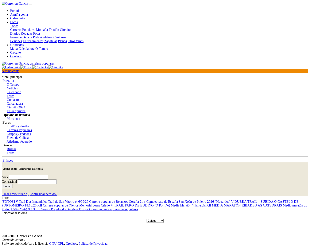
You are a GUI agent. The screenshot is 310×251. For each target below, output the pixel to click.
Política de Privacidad (93, 243)
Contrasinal (9, 181)
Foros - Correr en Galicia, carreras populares (108, 209)
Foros (10, 96)
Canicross (59, 37)
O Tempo (41, 48)
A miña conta (19, 14)
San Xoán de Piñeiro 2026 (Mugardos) (205, 201)
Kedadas (26, 33)
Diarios (15, 33)
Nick (5, 177)
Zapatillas (50, 41)
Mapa (14, 48)
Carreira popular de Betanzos (109, 201)
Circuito (65, 29)
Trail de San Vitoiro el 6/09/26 (68, 201)
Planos (62, 41)
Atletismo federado (19, 141)
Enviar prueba (16, 111)
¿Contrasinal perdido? (42, 194)
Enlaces (8, 160)
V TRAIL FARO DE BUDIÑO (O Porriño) (141, 205)
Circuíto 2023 (16, 107)
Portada (15, 10)
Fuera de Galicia (21, 37)
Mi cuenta (13, 118)
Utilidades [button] (17, 45)
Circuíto (15, 52)
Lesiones (16, 41)
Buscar (11, 149)
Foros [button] (14, 22)
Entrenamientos (33, 41)
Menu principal (12, 77)
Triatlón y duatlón (18, 126)
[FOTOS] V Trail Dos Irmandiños (25, 201)
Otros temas (76, 41)
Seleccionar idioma (14, 213)
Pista (36, 37)
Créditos (71, 243)
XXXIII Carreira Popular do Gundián (53, 209)
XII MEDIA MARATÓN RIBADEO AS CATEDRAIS (244, 205)
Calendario (17, 18)
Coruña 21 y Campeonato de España (154, 201)
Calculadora (27, 48)
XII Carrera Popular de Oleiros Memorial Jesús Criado (74, 205)
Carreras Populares (22, 29)
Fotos (36, 33)
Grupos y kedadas (19, 134)
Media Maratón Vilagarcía (188, 205)
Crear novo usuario (14, 194)
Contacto (16, 56)
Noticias (12, 88)
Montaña (42, 29)
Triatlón (54, 29)
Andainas (46, 37)
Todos (14, 26)
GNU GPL (56, 243)
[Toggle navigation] (30, 4)
